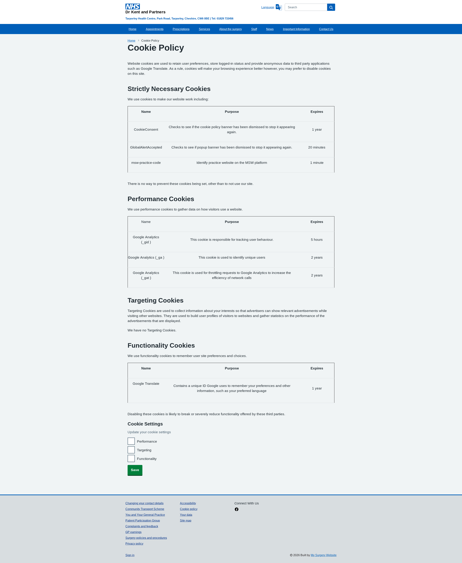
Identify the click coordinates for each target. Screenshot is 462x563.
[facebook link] (236, 509)
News (270, 29)
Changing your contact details (144, 503)
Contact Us (326, 29)
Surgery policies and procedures (146, 537)
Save (135, 470)
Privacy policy (134, 543)
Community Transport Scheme (144, 508)
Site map (185, 520)
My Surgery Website (324, 555)
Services (204, 29)
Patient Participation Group (142, 520)
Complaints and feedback (141, 526)
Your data (186, 514)
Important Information (296, 29)
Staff (254, 29)
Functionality (147, 458)
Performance (147, 441)
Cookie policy (188, 508)
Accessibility (188, 503)
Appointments (155, 29)
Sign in (129, 555)
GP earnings (133, 532)
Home (132, 29)
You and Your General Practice (145, 514)
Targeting (144, 450)
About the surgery (230, 29)
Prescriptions (181, 29)
